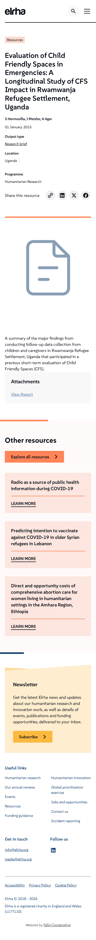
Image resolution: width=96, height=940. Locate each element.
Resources (15, 39)
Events (10, 796)
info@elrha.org (16, 849)
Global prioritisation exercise (67, 790)
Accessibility (15, 885)
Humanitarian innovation (71, 778)
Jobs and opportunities (69, 802)
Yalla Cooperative (57, 925)
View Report (22, 394)
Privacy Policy (40, 885)
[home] (15, 11)
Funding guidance (19, 815)
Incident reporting (65, 821)
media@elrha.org (18, 859)
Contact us (59, 811)
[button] (86, 11)
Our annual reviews (20, 787)
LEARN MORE (23, 503)
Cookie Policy (66, 885)
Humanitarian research (23, 778)
